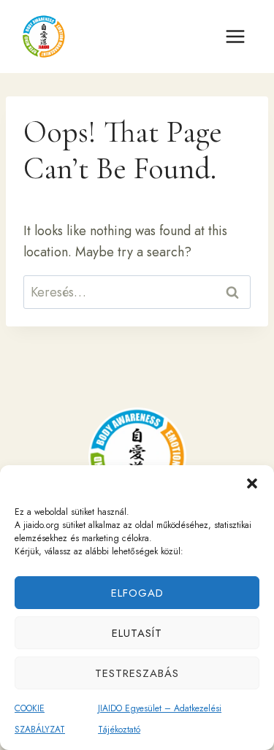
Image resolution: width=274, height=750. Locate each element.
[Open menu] (235, 36)
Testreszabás (137, 673)
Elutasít (137, 633)
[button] (252, 483)
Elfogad (137, 593)
